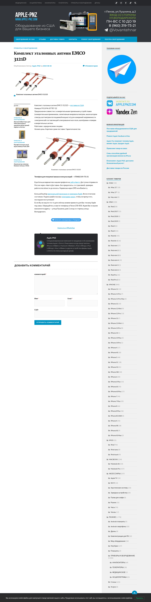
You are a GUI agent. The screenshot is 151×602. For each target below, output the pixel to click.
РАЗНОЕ (112, 517)
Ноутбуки (114, 546)
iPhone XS (114, 430)
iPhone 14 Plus (116, 338)
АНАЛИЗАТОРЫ (50, 3)
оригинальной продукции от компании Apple (64, 194)
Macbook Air (115, 464)
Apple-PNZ (36, 66)
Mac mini (114, 197)
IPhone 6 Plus (115, 382)
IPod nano (114, 450)
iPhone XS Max (116, 435)
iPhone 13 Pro (116, 328)
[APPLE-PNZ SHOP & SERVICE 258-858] (75, 21)
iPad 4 (113, 231)
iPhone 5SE (115, 372)
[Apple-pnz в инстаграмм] (121, 3)
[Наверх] (134, 593)
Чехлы (113, 512)
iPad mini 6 (115, 270)
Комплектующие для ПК (120, 536)
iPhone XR (114, 426)
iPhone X (114, 421)
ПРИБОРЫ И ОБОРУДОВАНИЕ (81, 3)
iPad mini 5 (115, 265)
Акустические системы (119, 488)
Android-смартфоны (118, 526)
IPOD (111, 440)
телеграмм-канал (68, 197)
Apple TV (114, 478)
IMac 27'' (114, 192)
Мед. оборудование (118, 541)
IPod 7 (113, 445)
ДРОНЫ (97, 3)
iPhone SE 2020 (116, 416)
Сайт (36, 310)
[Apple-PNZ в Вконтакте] (116, 3)
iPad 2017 (114, 211)
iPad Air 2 (114, 241)
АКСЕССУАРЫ (114, 473)
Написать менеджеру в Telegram (67, 220)
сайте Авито (75, 182)
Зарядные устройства (119, 493)
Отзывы (42, 39)
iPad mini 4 (115, 260)
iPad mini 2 (115, 250)
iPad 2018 (114, 216)
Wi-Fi (113, 483)
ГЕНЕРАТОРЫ (63, 3)
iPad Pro (114, 275)
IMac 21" (114, 187)
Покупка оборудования (114, 39)
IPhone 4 (114, 348)
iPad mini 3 (115, 255)
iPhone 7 (114, 396)
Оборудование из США (25, 39)
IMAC (111, 183)
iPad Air (113, 236)
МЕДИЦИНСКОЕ (21, 3)
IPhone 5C (114, 362)
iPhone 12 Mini (116, 308)
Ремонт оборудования (90, 39)
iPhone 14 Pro (116, 343)
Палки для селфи (117, 497)
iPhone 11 (114, 289)
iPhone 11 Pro (116, 294)
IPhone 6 (114, 377)
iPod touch (114, 454)
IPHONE (112, 284)
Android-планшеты (118, 521)
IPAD (111, 202)
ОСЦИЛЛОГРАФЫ (36, 3)
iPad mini (114, 245)
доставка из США (77, 105)
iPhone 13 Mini (116, 323)
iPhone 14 (114, 333)
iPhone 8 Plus (115, 411)
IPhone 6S (114, 387)
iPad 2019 (114, 221)
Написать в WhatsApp (66, 228)
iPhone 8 (114, 406)
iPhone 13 (114, 318)
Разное (113, 502)
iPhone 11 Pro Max (117, 299)
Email (70, 298)
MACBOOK (113, 459)
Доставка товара (57, 39)
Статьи (113, 582)
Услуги (113, 587)
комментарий (40, 274)
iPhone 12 (114, 304)
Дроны (113, 531)
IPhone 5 (114, 357)
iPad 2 (113, 206)
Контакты (73, 39)
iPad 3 (113, 226)
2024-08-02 (47, 66)
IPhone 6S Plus (116, 391)
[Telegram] (130, 3)
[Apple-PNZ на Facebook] (126, 3)
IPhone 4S (114, 352)
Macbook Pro (115, 469)
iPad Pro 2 (114, 280)
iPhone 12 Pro (116, 313)
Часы (113, 507)
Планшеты (115, 551)
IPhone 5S (114, 367)
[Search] (135, 3)
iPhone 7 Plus (115, 401)
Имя (36, 298)
